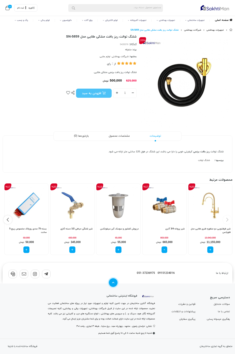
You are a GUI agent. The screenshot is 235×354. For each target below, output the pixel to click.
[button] (7, 219)
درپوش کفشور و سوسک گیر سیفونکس (119, 228)
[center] (73, 8)
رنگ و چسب (22, 20)
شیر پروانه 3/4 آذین (175, 228)
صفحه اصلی (222, 20)
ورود (30, 8)
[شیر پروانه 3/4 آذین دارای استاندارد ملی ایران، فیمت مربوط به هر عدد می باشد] (164, 205)
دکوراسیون (67, 20)
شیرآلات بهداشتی (192, 30)
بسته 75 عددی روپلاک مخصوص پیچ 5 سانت (28, 230)
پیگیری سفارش (187, 319)
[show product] (164, 249)
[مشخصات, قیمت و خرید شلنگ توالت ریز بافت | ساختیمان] (148, 296)
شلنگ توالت (204, 160)
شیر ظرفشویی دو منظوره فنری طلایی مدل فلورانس (211, 230)
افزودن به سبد (92, 93)
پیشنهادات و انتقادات (183, 311)
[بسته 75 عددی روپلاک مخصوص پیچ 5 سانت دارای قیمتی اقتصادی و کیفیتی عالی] (26, 205)
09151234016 (166, 273)
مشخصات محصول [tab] (119, 136)
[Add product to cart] (210, 249)
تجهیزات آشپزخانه (138, 20)
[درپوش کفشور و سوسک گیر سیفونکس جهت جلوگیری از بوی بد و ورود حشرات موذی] (118, 205)
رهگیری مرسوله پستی (218, 319)
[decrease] (133, 93)
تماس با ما (224, 311)
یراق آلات (88, 20)
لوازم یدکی (45, 20)
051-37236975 (146, 273)
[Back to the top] (113, 282)
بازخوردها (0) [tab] (81, 136)
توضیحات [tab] (155, 136)
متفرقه (128, 49)
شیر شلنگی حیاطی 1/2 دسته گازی (76, 228)
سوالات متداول (222, 304)
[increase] (117, 93)
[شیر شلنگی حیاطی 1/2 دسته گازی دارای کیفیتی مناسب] (72, 205)
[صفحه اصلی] (230, 30)
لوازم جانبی (105, 56)
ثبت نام (20, 8)
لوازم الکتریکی (111, 20)
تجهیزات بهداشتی (167, 20)
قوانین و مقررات (186, 304)
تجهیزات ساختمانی (196, 20)
